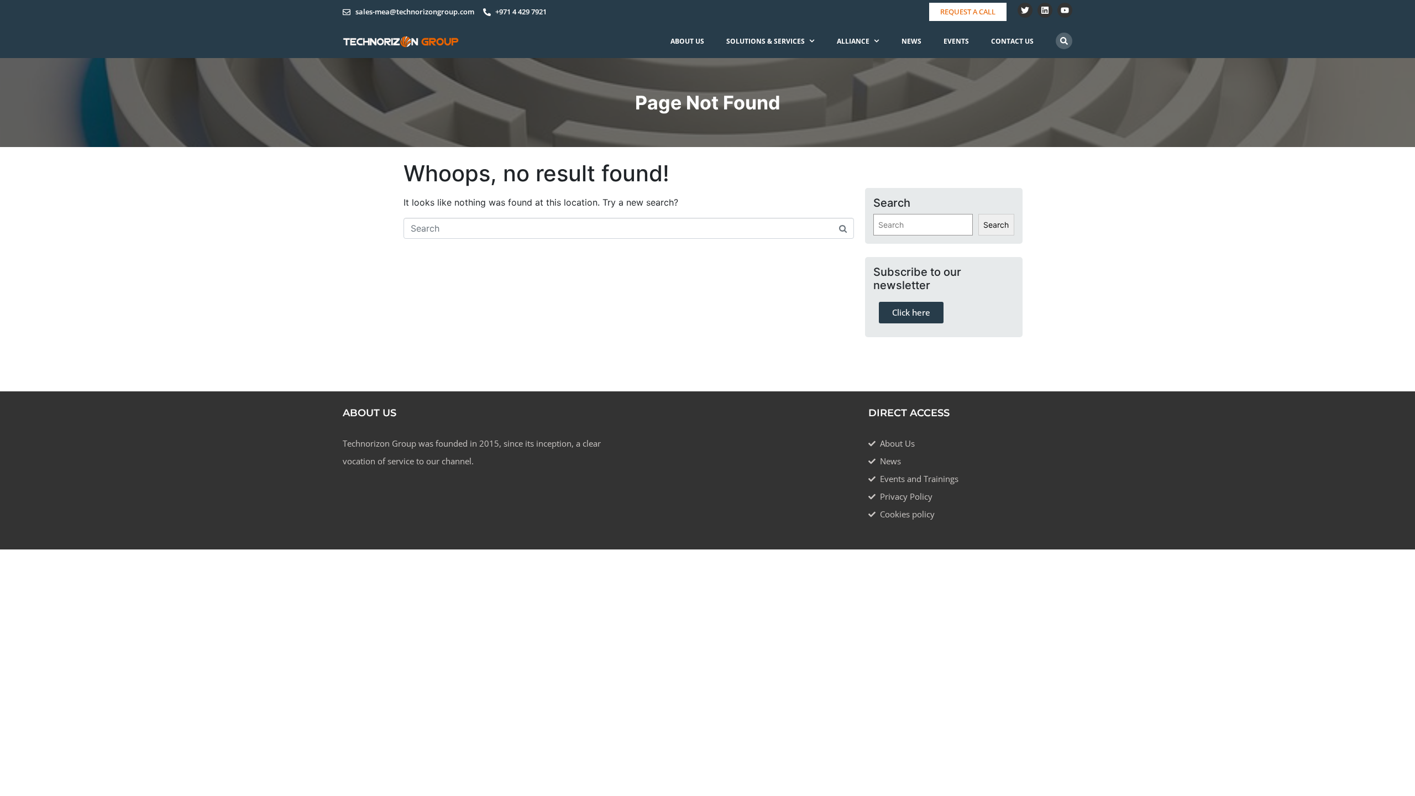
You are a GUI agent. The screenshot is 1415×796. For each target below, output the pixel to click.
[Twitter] (1025, 10)
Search (996, 224)
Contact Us (1012, 41)
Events (956, 41)
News (911, 41)
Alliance (853, 41)
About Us (687, 41)
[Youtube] (1064, 10)
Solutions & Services (765, 41)
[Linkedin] (1044, 10)
